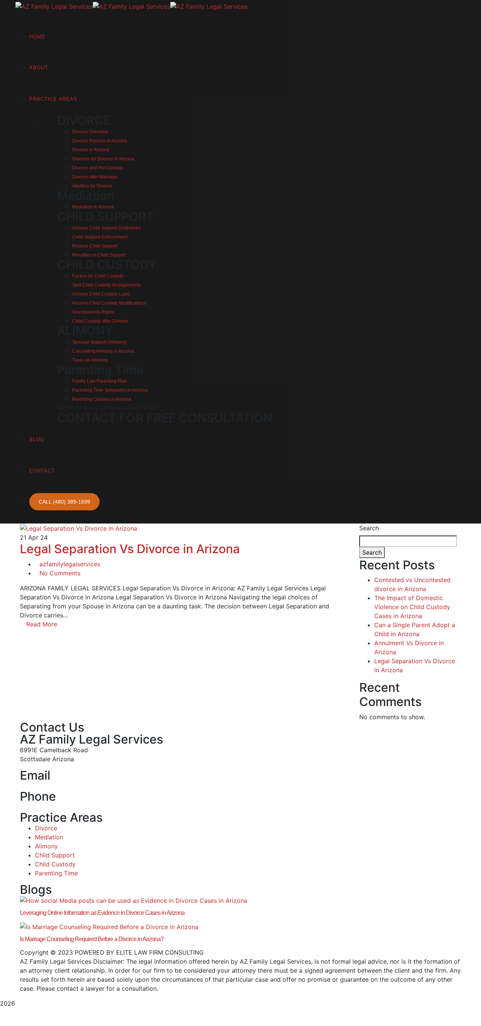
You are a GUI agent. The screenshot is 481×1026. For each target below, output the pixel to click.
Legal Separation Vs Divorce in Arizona (130, 549)
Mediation (85, 195)
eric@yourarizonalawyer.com (61, 786)
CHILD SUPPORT (105, 216)
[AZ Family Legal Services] (54, 5)
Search (369, 528)
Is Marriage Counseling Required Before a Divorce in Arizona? (91, 939)
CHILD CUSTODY (106, 264)
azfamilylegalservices (69, 564)
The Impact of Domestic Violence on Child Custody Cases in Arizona (412, 607)
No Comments (59, 573)
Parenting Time (100, 369)
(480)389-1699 (42, 807)
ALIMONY (85, 330)
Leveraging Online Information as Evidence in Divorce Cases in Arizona (102, 913)
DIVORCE (83, 120)
